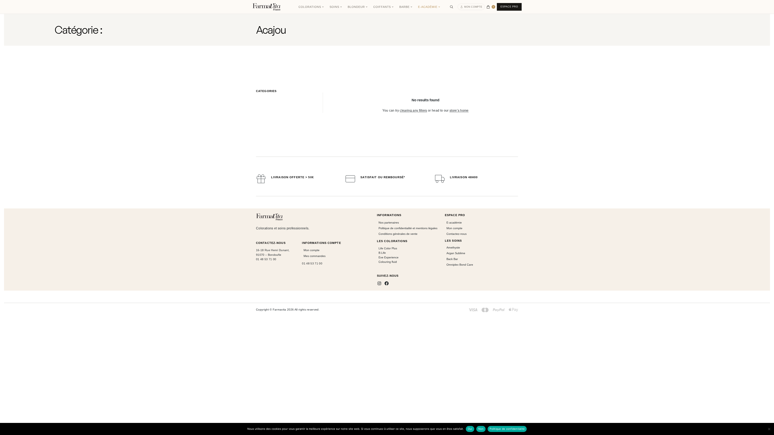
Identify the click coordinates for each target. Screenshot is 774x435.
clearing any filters (413, 110)
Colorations (310, 6)
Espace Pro (509, 6)
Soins (334, 6)
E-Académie (427, 6)
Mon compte (473, 6)
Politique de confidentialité (507, 428)
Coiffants (382, 6)
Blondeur (356, 6)
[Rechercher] (451, 7)
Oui (470, 428)
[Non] (769, 429)
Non (481, 428)
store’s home (459, 110)
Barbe (404, 6)
